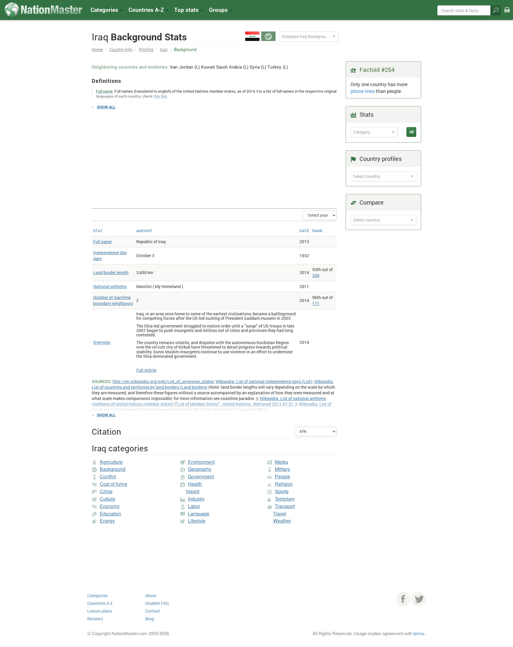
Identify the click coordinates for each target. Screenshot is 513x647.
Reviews (95, 618)
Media (281, 461)
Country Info (120, 49)
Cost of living (113, 483)
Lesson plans (99, 611)
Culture (107, 498)
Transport (285, 506)
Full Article (146, 370)
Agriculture (111, 461)
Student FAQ (157, 603)
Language (198, 513)
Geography (199, 469)
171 (315, 303)
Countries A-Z (100, 603)
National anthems (110, 286)
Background (112, 469)
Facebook (403, 599)
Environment (201, 461)
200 (315, 275)
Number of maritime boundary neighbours (113, 300)
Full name (102, 241)
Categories (105, 9)
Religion (284, 483)
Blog (149, 618)
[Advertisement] (214, 156)
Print (507, 13)
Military (282, 469)
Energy (107, 520)
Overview (101, 342)
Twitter (418, 599)
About (150, 595)
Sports (282, 491)
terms (419, 633)
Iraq (163, 49)
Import (192, 491)
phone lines (363, 91)
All (411, 132)
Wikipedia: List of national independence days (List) (264, 381)
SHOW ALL (106, 107)
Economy (110, 506)
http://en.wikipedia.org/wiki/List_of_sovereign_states (163, 381)
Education (110, 513)
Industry (196, 498)
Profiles (146, 49)
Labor (194, 506)
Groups (219, 9)
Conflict (108, 476)
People (282, 476)
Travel (279, 513)
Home (97, 49)
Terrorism (284, 498)
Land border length (111, 272)
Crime (106, 491)
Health (195, 483)
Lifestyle (196, 520)
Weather (282, 520)
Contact (152, 611)
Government (201, 476)
